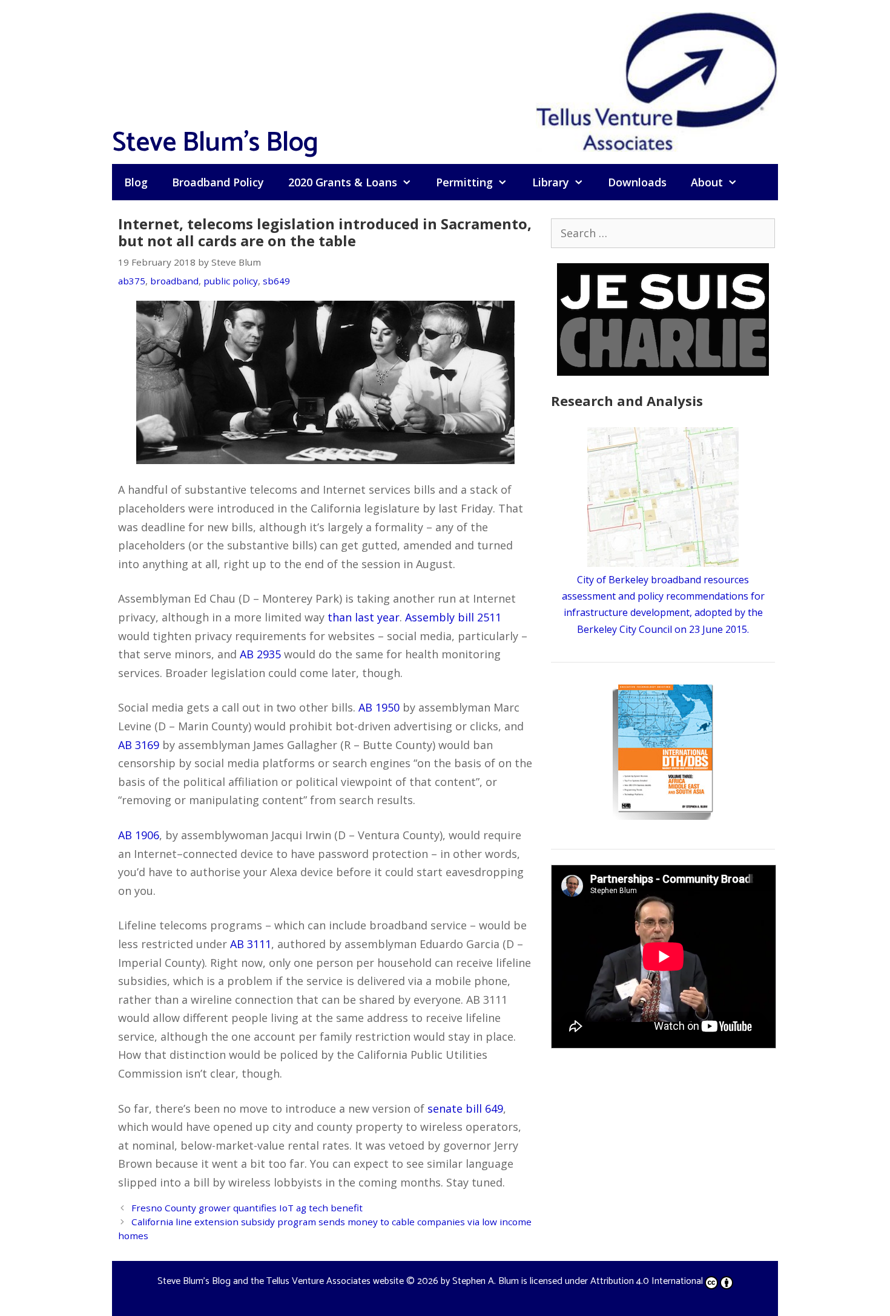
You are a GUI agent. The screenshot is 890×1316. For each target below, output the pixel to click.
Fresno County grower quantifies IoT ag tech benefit (247, 1208)
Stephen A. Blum (485, 1281)
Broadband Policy (218, 182)
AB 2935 (260, 654)
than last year (364, 617)
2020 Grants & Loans (342, 182)
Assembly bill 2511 (453, 617)
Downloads (637, 182)
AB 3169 (138, 745)
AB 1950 (379, 707)
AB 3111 (250, 944)
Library (550, 182)
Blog (136, 182)
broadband (174, 281)
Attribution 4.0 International (646, 1281)
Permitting (464, 182)
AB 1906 (138, 835)
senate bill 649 (465, 1108)
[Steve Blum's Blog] (657, 80)
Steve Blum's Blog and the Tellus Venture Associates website (280, 1281)
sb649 (276, 281)
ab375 (131, 281)
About (707, 182)
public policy (230, 281)
